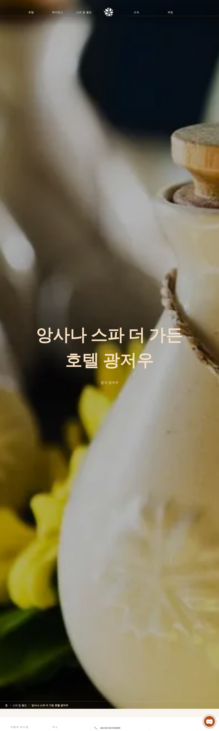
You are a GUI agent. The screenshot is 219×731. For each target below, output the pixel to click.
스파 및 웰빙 (19, 705)
